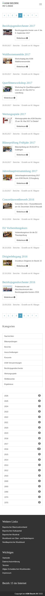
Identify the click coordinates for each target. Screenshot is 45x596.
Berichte (7, 347)
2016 (22, 449)
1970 (22, 502)
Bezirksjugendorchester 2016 (18, 282)
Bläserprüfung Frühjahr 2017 (18, 142)
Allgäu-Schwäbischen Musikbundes (16, 569)
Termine (5, 565)
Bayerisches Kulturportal (12, 531)
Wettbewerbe (9, 379)
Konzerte (7, 357)
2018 (22, 438)
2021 (22, 422)
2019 (22, 433)
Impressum (6, 573)
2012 (22, 470)
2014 (22, 460)
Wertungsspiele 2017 (14, 114)
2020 (22, 428)
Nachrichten (9, 336)
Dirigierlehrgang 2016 (14, 256)
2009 (22, 481)
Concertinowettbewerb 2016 (18, 199)
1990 (22, 492)
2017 (22, 444)
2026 (22, 396)
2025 (22, 401)
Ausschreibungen (11, 352)
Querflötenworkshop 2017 (17, 82)
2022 (22, 417)
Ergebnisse (8, 384)
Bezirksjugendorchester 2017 (18, 25)
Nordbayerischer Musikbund (13, 542)
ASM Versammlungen (13, 363)
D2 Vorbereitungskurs (14, 228)
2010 (22, 476)
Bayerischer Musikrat (10, 534)
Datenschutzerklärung (11, 562)
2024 (22, 406)
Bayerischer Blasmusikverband (14, 527)
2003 (22, 486)
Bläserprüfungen (10, 341)
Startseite (6, 558)
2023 (22, 412)
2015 (22, 454)
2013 (22, 465)
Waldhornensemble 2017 (16, 54)
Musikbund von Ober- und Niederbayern (18, 538)
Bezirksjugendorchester (13, 368)
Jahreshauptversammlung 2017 (19, 171)
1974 (22, 497)
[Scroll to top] (40, 591)
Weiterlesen (21, 38)
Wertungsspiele (10, 374)
